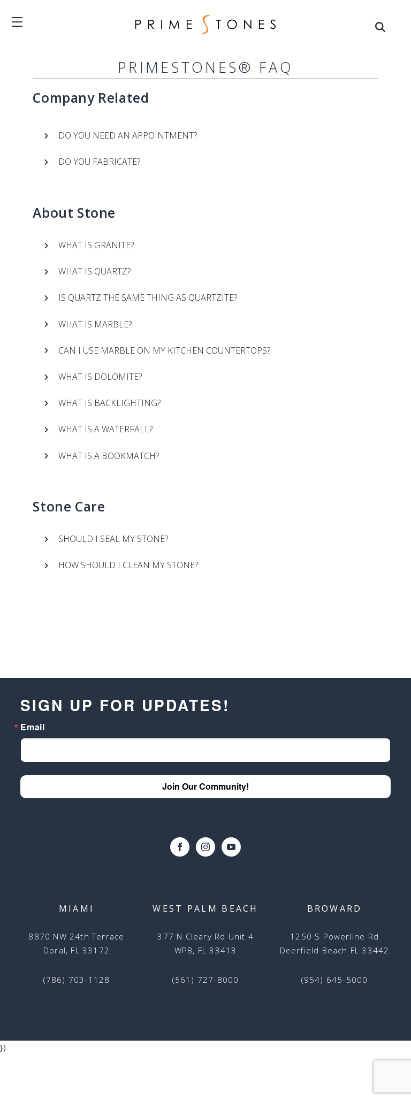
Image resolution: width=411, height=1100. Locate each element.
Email (32, 727)
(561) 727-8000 (205, 979)
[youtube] (231, 847)
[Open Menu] (380, 29)
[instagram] (205, 847)
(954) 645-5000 (334, 979)
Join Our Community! (205, 786)
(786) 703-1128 (76, 979)
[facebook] (179, 847)
